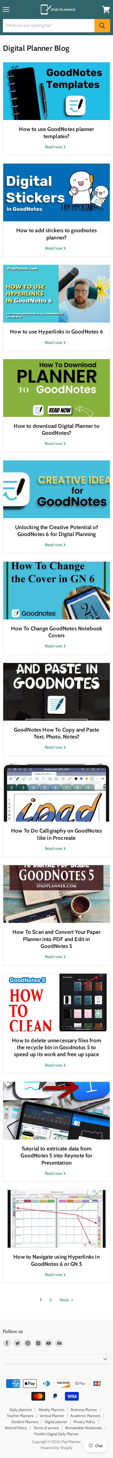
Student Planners (24, 1421)
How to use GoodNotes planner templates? (56, 132)
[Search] (102, 25)
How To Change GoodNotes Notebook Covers (56, 632)
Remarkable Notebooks (83, 1427)
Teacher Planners (20, 1415)
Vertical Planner (52, 1415)
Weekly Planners (51, 1409)
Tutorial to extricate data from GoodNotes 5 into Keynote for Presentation (56, 1155)
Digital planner (56, 1421)
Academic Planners (85, 1415)
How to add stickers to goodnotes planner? (56, 234)
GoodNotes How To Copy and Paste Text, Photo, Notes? (56, 733)
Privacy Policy (84, 1421)
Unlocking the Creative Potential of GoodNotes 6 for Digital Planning (56, 530)
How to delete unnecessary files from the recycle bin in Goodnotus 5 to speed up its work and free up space (56, 1047)
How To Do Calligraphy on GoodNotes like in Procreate (56, 834)
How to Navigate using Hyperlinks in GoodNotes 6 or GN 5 (56, 1260)
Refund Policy (16, 1427)
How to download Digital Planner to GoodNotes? (56, 429)
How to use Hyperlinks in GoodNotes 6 (56, 331)
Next (65, 1300)
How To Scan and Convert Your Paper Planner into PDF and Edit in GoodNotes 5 (56, 939)
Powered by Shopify (57, 1447)
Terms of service (46, 1427)
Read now (54, 146)
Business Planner (84, 1409)
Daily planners (21, 1409)
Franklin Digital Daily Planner (56, 1433)
